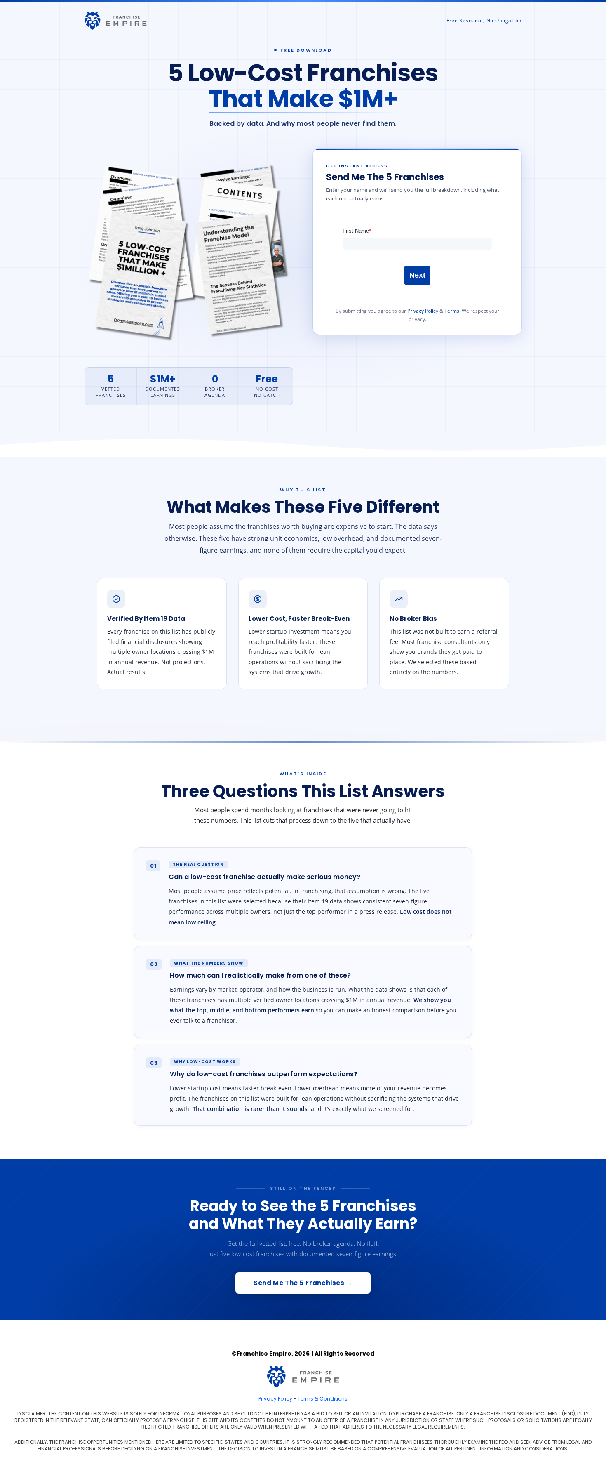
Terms (451, 310)
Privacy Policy (422, 310)
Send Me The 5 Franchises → (303, 1282)
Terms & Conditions (323, 1398)
